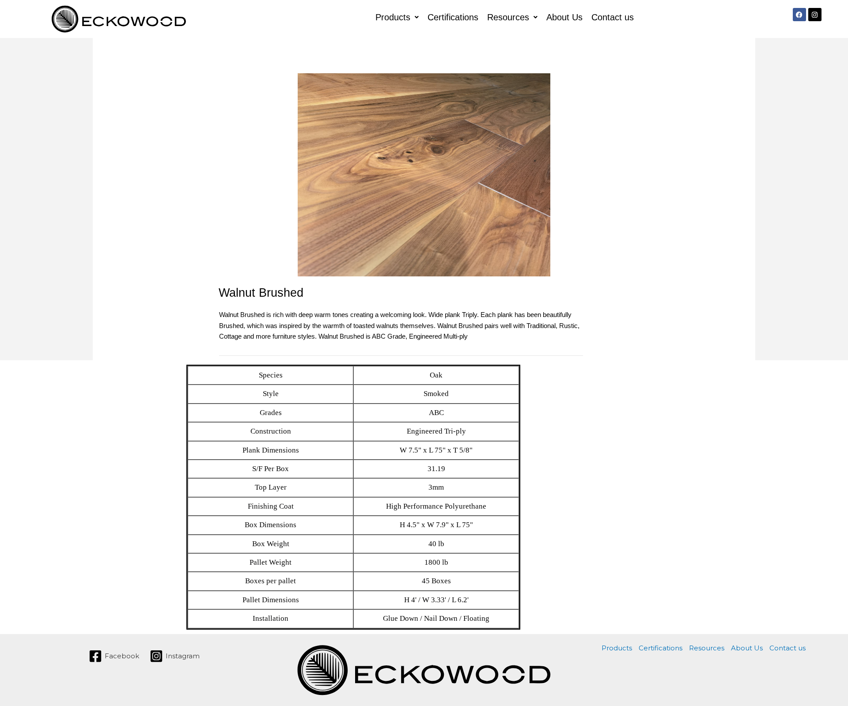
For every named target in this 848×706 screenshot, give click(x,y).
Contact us (612, 17)
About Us (564, 17)
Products (392, 17)
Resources (508, 17)
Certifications (453, 17)
